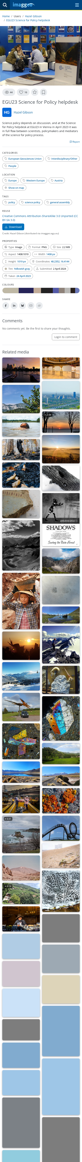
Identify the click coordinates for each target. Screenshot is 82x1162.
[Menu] (77, 5)
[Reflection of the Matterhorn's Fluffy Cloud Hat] (61, 1086)
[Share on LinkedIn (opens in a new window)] (14, 305)
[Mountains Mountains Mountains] (61, 561)
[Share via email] (30, 305)
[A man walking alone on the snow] (61, 959)
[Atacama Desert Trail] (61, 776)
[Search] (5, 5)
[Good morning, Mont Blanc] (21, 1003)
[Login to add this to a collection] (43, 92)
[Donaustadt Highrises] (21, 370)
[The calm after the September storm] (21, 1123)
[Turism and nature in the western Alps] (21, 676)
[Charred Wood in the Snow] (61, 478)
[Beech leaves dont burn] (21, 474)
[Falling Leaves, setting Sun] (61, 449)
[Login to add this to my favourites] (34, 92)
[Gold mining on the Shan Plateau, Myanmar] (21, 601)
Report (76, 141)
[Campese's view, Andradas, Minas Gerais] (61, 753)
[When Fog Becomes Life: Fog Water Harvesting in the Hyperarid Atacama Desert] (61, 855)
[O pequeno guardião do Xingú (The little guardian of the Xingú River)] (21, 426)
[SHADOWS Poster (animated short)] (61, 519)
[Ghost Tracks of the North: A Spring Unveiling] (61, 891)
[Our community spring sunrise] (21, 646)
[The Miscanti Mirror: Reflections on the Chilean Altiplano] (21, 772)
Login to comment (65, 337)
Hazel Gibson (33, 16)
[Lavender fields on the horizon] (21, 946)
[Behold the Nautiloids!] (61, 680)
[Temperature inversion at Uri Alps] (61, 989)
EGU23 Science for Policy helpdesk (28, 20)
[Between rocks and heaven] (21, 1029)
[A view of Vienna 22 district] (61, 395)
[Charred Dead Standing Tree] (21, 449)
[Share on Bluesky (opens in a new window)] (22, 305)
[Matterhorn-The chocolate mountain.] (61, 614)
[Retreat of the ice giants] (61, 644)
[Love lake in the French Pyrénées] (21, 545)
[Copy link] (39, 305)
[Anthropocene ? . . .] (61, 590)
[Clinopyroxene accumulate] (21, 741)
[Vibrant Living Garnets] (61, 800)
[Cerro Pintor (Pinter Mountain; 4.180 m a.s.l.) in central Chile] (21, 1082)
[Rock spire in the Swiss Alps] (61, 1031)
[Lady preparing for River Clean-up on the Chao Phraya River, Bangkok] (21, 799)
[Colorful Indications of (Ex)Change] (21, 504)
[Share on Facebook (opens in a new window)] (5, 305)
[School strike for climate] (21, 973)
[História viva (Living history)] (21, 918)
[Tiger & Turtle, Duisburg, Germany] (61, 828)
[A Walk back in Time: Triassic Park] (21, 707)
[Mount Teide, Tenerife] (21, 867)
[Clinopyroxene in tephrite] (61, 718)
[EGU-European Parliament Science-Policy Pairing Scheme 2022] (61, 928)
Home (6, 16)
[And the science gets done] (61, 368)
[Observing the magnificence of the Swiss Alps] (21, 1055)
